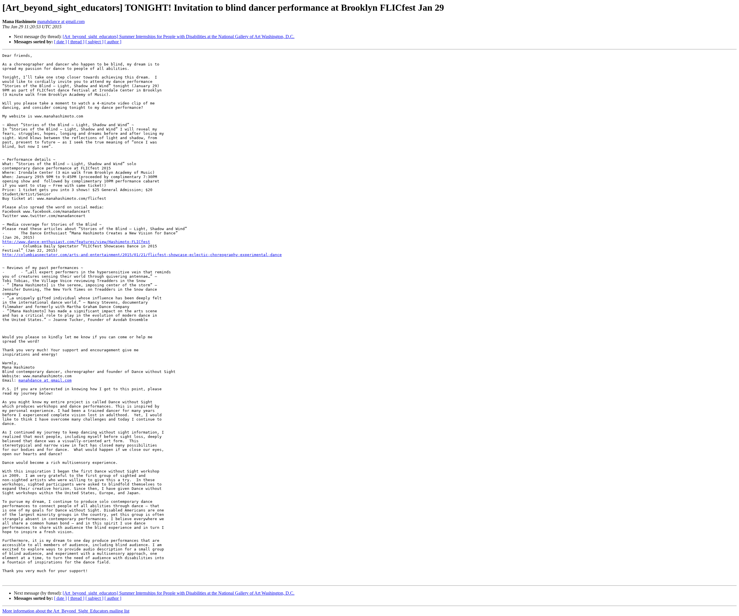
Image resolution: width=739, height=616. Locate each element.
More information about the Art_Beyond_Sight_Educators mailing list (65, 610)
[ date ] (60, 41)
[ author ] (112, 41)
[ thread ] (76, 41)
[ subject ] (94, 41)
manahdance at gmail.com (61, 21)
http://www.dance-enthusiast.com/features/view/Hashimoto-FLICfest (76, 242)
